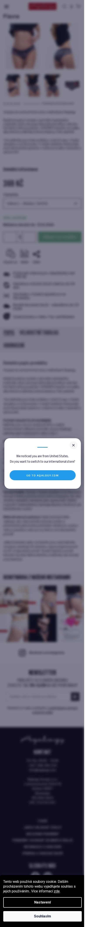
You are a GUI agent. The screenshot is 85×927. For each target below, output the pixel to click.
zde (57, 891)
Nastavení (42, 902)
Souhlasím (42, 916)
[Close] (73, 445)
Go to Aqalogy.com (42, 475)
